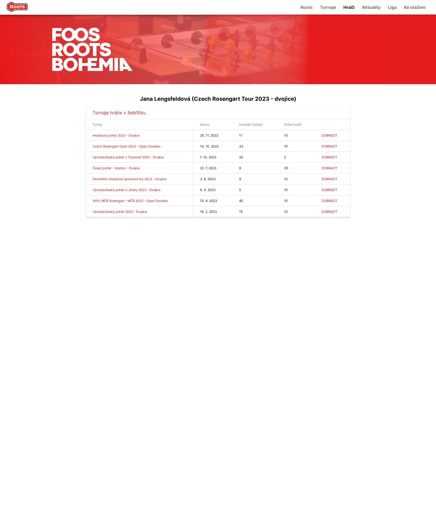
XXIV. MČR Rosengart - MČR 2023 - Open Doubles (130, 201)
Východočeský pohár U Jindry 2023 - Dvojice (126, 190)
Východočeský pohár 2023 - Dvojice (120, 211)
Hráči (348, 7)
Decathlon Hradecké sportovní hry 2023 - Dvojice (129, 179)
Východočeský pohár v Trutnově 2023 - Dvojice (128, 157)
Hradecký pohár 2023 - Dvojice (116, 135)
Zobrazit (329, 135)
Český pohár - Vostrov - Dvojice (116, 168)
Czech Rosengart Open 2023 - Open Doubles (126, 146)
